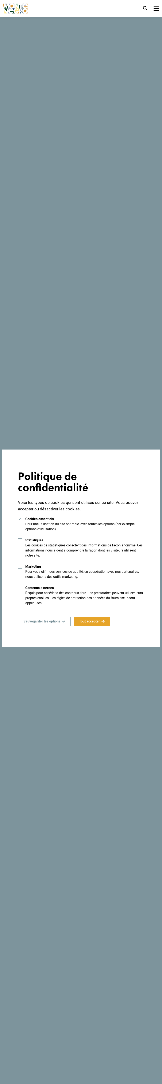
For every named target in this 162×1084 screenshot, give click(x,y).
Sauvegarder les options (41, 621)
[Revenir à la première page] (15, 8)
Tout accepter (89, 621)
